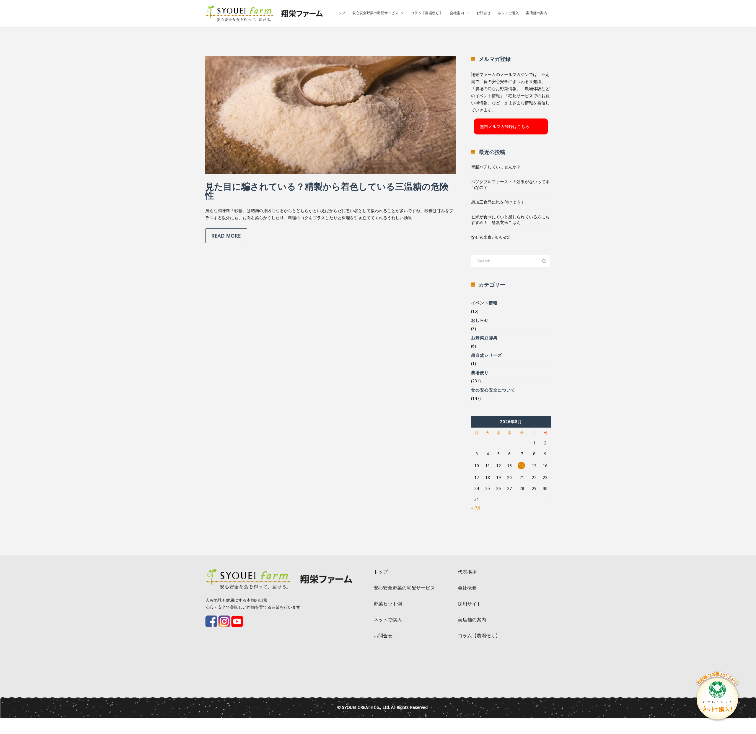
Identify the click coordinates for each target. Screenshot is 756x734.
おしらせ (480, 320)
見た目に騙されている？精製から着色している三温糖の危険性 (327, 190)
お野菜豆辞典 (484, 337)
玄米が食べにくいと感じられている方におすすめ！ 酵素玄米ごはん (510, 219)
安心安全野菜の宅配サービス (375, 12)
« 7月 (476, 508)
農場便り (480, 372)
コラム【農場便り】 (427, 12)
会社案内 (457, 12)
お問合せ (483, 12)
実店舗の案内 (536, 12)
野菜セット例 (388, 603)
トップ (340, 12)
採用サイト (469, 603)
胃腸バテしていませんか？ (496, 167)
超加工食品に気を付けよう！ (498, 202)
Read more (226, 236)
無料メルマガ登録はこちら (504, 126)
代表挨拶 (467, 572)
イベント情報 (484, 303)
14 (521, 465)
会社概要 (467, 587)
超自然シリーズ (486, 355)
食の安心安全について (493, 390)
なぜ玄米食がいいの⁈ (490, 237)
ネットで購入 (508, 12)
